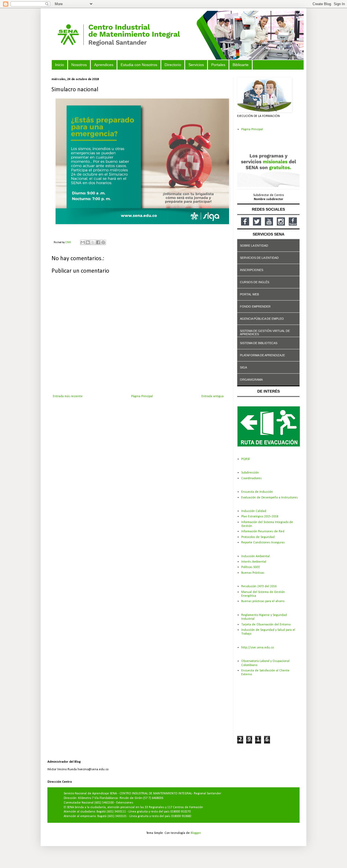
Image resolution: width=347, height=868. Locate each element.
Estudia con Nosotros (139, 65)
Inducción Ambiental (255, 556)
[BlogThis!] (88, 242)
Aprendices (103, 65)
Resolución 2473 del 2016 (259, 586)
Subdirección (250, 472)
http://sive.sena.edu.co (257, 647)
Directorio (173, 65)
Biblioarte (241, 65)
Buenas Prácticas (252, 573)
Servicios (196, 65)
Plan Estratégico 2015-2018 (259, 516)
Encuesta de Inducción (257, 492)
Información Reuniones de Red (262, 531)
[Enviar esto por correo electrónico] (82, 242)
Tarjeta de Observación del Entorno (266, 624)
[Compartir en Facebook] (98, 242)
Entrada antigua (212, 396)
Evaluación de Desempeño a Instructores (269, 497)
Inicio (59, 65)
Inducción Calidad (253, 511)
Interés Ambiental (253, 561)
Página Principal (142, 396)
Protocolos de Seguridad (258, 537)
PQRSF (245, 459)
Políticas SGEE (250, 567)
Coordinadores (251, 478)
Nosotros (79, 65)
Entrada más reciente (68, 396)
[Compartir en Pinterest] (103, 242)
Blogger (196, 833)
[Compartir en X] (93, 242)
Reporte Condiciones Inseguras (263, 542)
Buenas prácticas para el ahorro (262, 601)
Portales (218, 65)
